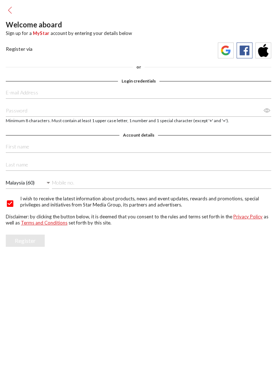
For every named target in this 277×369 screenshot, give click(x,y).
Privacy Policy (248, 216)
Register (25, 240)
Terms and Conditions (44, 223)
